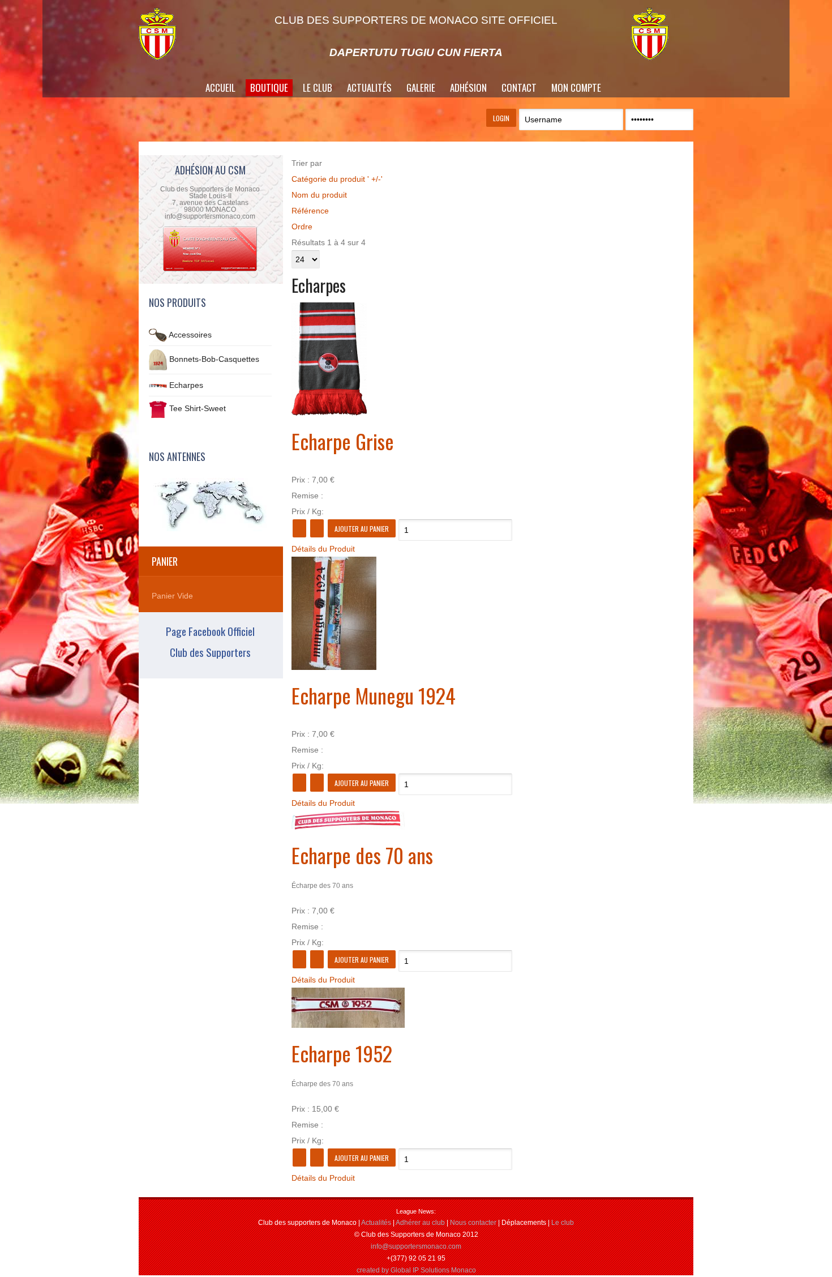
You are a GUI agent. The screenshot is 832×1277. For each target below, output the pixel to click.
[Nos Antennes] (210, 504)
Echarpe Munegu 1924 (373, 695)
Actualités (369, 87)
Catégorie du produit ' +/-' (337, 178)
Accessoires (190, 334)
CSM (170, 34)
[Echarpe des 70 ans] (348, 826)
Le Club (317, 87)
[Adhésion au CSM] (210, 270)
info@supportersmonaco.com (416, 1246)
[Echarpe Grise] (329, 412)
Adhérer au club (420, 1223)
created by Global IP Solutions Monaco (416, 1270)
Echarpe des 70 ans (362, 855)
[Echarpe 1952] (348, 1025)
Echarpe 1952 (341, 1053)
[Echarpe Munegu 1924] (333, 667)
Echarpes (186, 385)
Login (501, 118)
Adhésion (468, 87)
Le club (562, 1223)
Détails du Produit (323, 548)
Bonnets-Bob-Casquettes (214, 359)
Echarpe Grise (342, 441)
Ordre (301, 226)
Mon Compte (576, 87)
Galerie (420, 87)
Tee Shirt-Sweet (197, 408)
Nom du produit (319, 194)
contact (519, 87)
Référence (310, 210)
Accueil (220, 87)
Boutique (269, 87)
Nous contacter (473, 1223)
